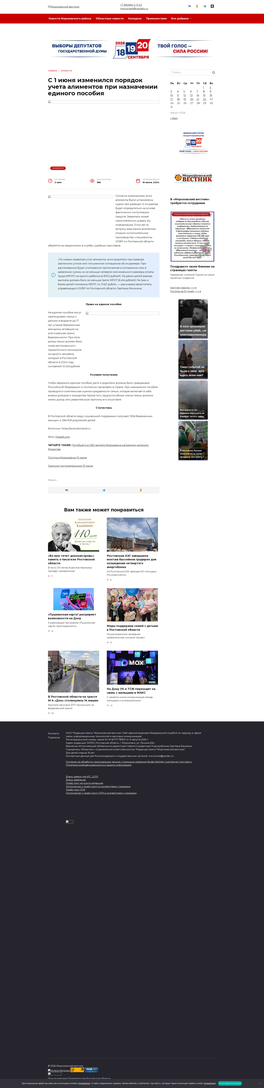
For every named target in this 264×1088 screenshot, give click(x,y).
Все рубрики (180, 18)
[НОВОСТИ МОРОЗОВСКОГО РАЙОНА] (192, 260)
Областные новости (110, 18)
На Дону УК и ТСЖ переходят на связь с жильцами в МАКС (131, 690)
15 (204, 95)
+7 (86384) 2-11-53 (131, 5)
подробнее (84, 1083)
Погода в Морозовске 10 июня (67, 457)
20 (191, 99)
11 (178, 95)
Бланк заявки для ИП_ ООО (82, 776)
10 (171, 95)
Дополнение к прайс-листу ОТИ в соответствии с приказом (101, 793)
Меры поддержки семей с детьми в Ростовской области (132, 627)
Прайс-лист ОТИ (75, 789)
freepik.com (62, 437)
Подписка (54, 737)
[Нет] (260, 1083)
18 (178, 99)
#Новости (58, 168)
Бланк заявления (76, 779)
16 (211, 95)
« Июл (174, 118)
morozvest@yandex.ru (134, 8)
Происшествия (156, 18)
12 (184, 95)
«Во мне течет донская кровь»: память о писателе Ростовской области (71, 559)
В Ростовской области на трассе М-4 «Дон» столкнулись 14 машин (73, 698)
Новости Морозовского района (70, 18)
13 (191, 95)
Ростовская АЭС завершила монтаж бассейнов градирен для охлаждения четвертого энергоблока (131, 561)
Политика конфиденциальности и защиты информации (98, 765)
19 (184, 99)
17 (171, 99)
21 (198, 99)
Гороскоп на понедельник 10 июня (70, 465)
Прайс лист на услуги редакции (84, 783)
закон (53, 480)
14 (198, 95)
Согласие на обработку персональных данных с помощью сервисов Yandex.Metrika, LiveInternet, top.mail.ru (129, 761)
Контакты (53, 733)
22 (204, 99)
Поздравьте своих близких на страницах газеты (192, 268)
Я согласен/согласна (230, 1083)
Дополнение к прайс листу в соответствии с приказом (98, 786)
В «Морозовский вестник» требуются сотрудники (189, 201)
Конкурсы (135, 18)
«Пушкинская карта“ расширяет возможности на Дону (72, 616)
